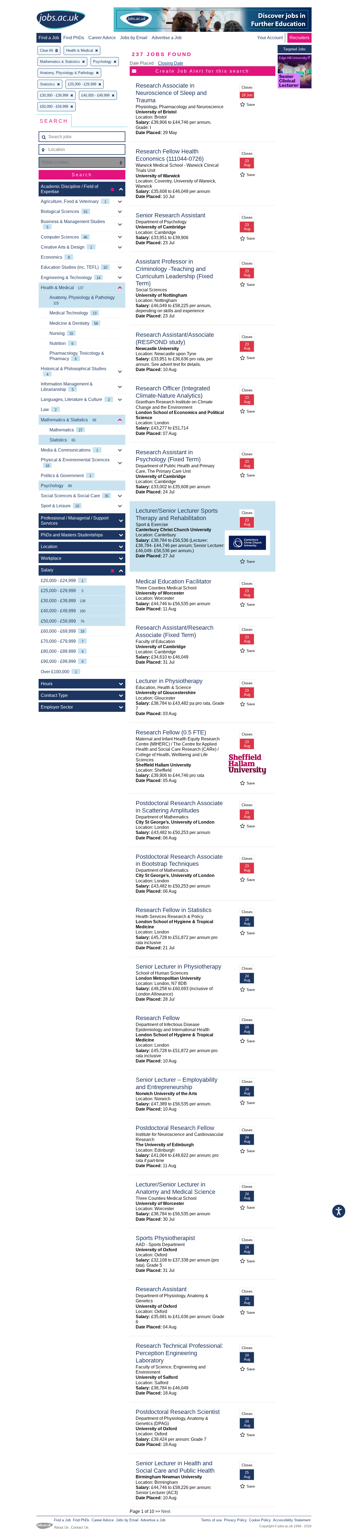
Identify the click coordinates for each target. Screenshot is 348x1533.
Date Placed (142, 63)
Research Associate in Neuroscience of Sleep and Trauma (171, 93)
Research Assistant (161, 1289)
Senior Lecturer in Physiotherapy (178, 966)
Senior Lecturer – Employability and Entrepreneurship (176, 1083)
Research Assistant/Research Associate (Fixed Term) (174, 631)
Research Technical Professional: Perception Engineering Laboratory (179, 1353)
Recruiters (299, 37)
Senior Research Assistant (170, 215)
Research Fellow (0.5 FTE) (171, 732)
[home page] (60, 20)
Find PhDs (73, 37)
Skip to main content (21, 4)
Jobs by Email (133, 37)
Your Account (270, 37)
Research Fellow (158, 1018)
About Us (61, 1527)
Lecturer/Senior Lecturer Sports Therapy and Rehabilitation (177, 514)
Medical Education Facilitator (173, 581)
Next (165, 1511)
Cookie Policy (260, 1520)
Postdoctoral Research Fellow (175, 1127)
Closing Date (170, 63)
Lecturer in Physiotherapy (169, 681)
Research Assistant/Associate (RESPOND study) (175, 338)
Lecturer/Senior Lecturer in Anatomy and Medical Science (175, 1188)
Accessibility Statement (291, 1520)
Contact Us (80, 1527)
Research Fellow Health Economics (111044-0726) (170, 155)
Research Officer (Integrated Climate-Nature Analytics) (173, 392)
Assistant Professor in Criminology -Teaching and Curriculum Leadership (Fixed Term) (174, 272)
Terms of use (211, 1520)
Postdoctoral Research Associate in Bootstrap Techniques (179, 860)
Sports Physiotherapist (165, 1238)
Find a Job (49, 37)
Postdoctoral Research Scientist (178, 1411)
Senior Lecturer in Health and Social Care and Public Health (175, 1467)
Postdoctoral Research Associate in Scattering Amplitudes (179, 807)
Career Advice (102, 37)
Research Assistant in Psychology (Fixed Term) (168, 456)
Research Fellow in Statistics (174, 910)
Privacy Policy (235, 1520)
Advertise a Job (167, 37)
